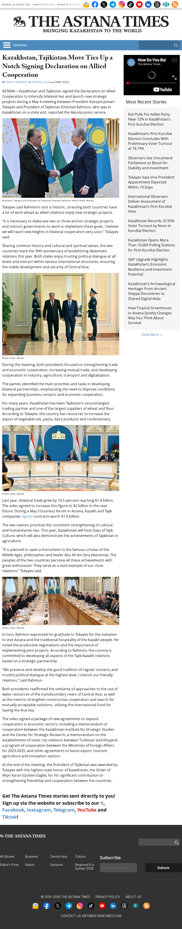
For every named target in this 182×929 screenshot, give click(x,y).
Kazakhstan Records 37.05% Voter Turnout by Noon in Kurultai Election (151, 225)
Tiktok (9, 817)
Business (31, 856)
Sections (20, 45)
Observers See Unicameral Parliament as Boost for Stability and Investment (150, 162)
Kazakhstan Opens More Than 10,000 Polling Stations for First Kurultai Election (151, 245)
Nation (29, 865)
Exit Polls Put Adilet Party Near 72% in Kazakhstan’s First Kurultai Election (149, 119)
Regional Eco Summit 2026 (84, 866)
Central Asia (40, 82)
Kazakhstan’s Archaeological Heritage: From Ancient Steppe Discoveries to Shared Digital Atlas (151, 291)
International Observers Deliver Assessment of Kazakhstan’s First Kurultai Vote (150, 204)
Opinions (56, 865)
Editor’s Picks (9, 865)
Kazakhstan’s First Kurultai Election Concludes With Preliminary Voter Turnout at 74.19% (150, 141)
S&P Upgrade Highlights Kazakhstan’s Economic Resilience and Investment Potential (150, 267)
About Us (133, 897)
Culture (80, 856)
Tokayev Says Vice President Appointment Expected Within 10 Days (151, 182)
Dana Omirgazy (17, 82)
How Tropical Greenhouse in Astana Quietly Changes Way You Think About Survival (150, 315)
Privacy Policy (107, 897)
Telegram (64, 810)
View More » (152, 334)
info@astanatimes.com (101, 916)
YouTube (87, 810)
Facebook (13, 810)
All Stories (7, 856)
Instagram (39, 810)
